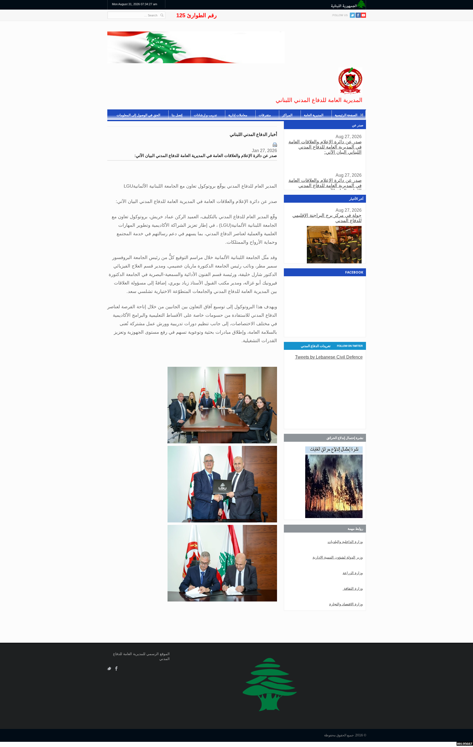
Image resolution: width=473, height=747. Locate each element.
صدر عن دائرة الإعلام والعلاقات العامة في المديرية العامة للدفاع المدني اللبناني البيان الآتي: (325, 147)
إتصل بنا (177, 115)
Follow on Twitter (349, 345)
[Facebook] (358, 15)
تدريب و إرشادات (205, 115)
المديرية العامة (313, 115)
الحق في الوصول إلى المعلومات (138, 115)
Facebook (116, 668)
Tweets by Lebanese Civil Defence (329, 356)
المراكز (287, 115)
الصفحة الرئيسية (346, 115)
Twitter (352, 15)
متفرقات (265, 115)
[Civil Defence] (350, 81)
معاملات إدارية (237, 115)
